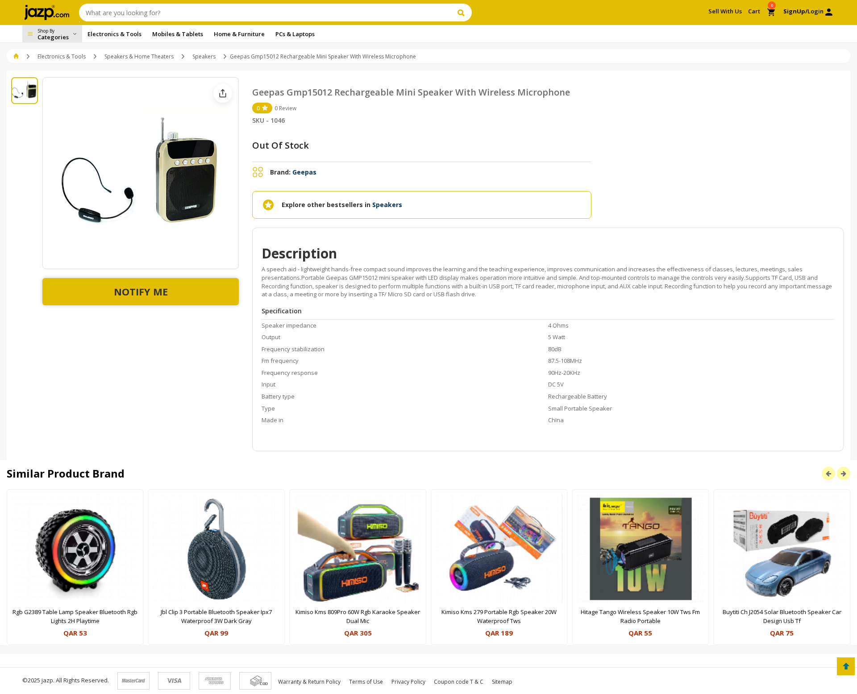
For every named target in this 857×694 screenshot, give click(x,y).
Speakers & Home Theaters (139, 56)
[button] (16, 56)
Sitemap (502, 682)
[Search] (462, 12)
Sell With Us (725, 11)
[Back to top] (846, 666)
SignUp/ (795, 11)
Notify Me (141, 291)
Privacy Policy (408, 682)
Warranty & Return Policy (309, 682)
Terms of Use (366, 682)
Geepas (304, 172)
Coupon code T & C (458, 682)
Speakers (204, 56)
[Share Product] (222, 93)
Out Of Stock (280, 145)
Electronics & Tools (61, 56)
